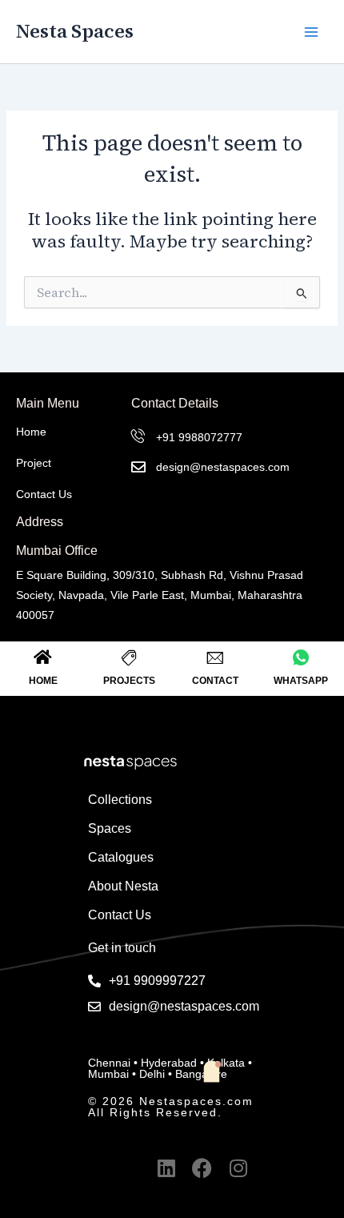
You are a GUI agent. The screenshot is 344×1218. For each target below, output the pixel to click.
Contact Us (44, 494)
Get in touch (122, 948)
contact (215, 680)
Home (31, 431)
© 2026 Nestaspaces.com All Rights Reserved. (171, 1107)
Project (33, 462)
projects (129, 680)
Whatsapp (301, 680)
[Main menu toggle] (311, 32)
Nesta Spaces (75, 31)
